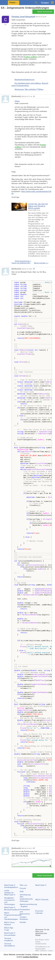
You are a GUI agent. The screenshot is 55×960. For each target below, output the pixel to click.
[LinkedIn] (36, 926)
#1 (34, 96)
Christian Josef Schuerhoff (23, 17)
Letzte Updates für (9, 892)
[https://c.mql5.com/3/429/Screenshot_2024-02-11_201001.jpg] (32, 863)
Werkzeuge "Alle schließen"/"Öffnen (29, 89)
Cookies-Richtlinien (24, 918)
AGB (21, 891)
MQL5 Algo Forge (8, 929)
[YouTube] (49, 922)
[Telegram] (40, 922)
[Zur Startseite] (2, 12)
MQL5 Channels (41, 899)
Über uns (23, 885)
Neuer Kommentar (44, 12)
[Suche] (36, 2)
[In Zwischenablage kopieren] (50, 282)
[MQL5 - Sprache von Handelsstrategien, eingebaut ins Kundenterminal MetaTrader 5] (4, 3)
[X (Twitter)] (45, 922)
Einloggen (45, 2)
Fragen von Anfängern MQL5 (22, 263)
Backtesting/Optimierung (24, 79)
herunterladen (10, 934)
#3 (34, 848)
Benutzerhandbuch (12, 908)
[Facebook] (36, 922)
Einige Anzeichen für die (23, 261)
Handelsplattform (11, 886)
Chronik (23, 888)
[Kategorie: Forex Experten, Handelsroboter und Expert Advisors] (5, 12)
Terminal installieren (8, 939)
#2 (34, 269)
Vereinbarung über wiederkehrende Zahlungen (26, 898)
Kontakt (23, 922)
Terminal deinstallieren (9, 945)
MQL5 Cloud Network (9, 923)
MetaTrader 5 (40, 885)
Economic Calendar (39, 912)
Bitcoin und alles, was (41, 263)
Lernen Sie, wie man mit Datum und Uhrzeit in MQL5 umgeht (38, 206)
